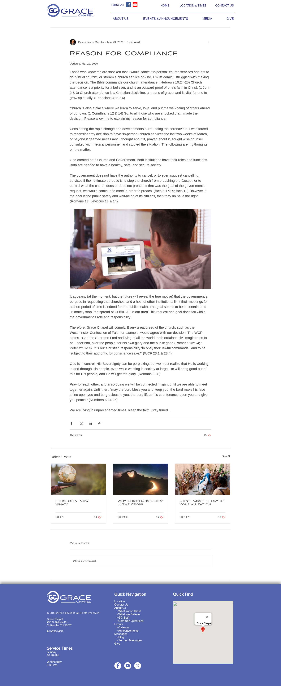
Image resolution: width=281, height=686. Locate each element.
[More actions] (209, 42)
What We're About (129, 611)
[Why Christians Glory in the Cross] (140, 479)
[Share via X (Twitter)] (81, 423)
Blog (121, 637)
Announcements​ (128, 630)
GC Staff (123, 617)
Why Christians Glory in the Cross (140, 502)
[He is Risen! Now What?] (78, 479)
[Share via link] (100, 423)
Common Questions (131, 620)
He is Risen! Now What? (72, 502)
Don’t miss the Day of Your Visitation (202, 502)
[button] (116, 18)
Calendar (124, 627)
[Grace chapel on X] (137, 665)
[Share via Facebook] (71, 423)
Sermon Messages (130, 640)
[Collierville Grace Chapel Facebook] (128, 4)
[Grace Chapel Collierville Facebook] (117, 665)
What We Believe (129, 614)
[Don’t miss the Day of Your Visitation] (202, 479)
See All (226, 456)
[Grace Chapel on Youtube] (135, 4)
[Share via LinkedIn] (90, 423)
